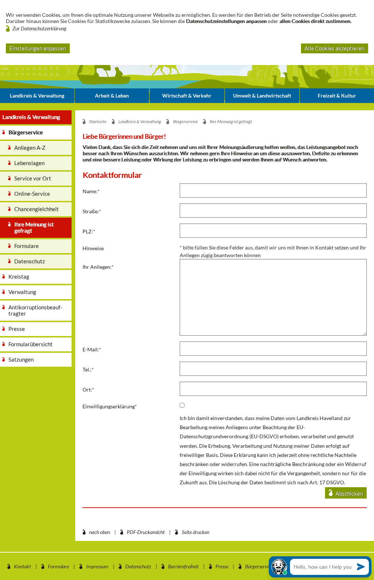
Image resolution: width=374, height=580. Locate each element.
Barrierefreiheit (183, 566)
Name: (91, 191)
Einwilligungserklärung (110, 406)
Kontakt (22, 566)
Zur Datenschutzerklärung (39, 28)
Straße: (92, 211)
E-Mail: (92, 349)
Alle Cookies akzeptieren (335, 48)
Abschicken (349, 493)
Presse (221, 566)
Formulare (58, 566)
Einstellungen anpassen (37, 48)
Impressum (97, 566)
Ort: (88, 389)
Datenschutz (138, 566)
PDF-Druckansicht (146, 532)
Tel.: (88, 369)
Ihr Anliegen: (98, 267)
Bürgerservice (259, 566)
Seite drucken (195, 532)
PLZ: (89, 231)
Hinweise (93, 248)
